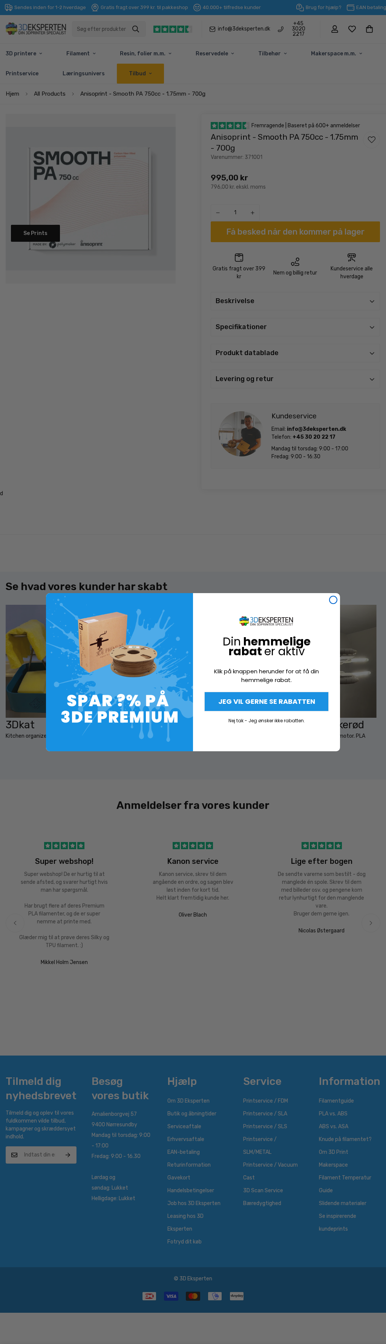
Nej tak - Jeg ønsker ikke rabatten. (266, 720)
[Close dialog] (333, 600)
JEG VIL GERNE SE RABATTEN (266, 701)
